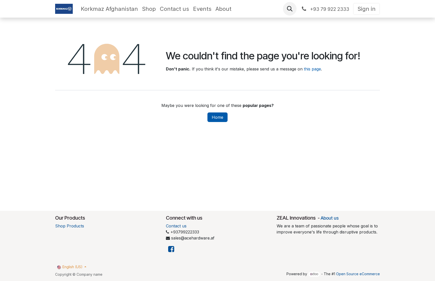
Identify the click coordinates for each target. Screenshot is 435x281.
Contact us (176, 225)
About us (330, 218)
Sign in (366, 9)
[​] (171, 249)
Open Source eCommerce (358, 274)
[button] (290, 9)
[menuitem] (109, 9)
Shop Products (69, 225)
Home (217, 117)
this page (312, 68)
